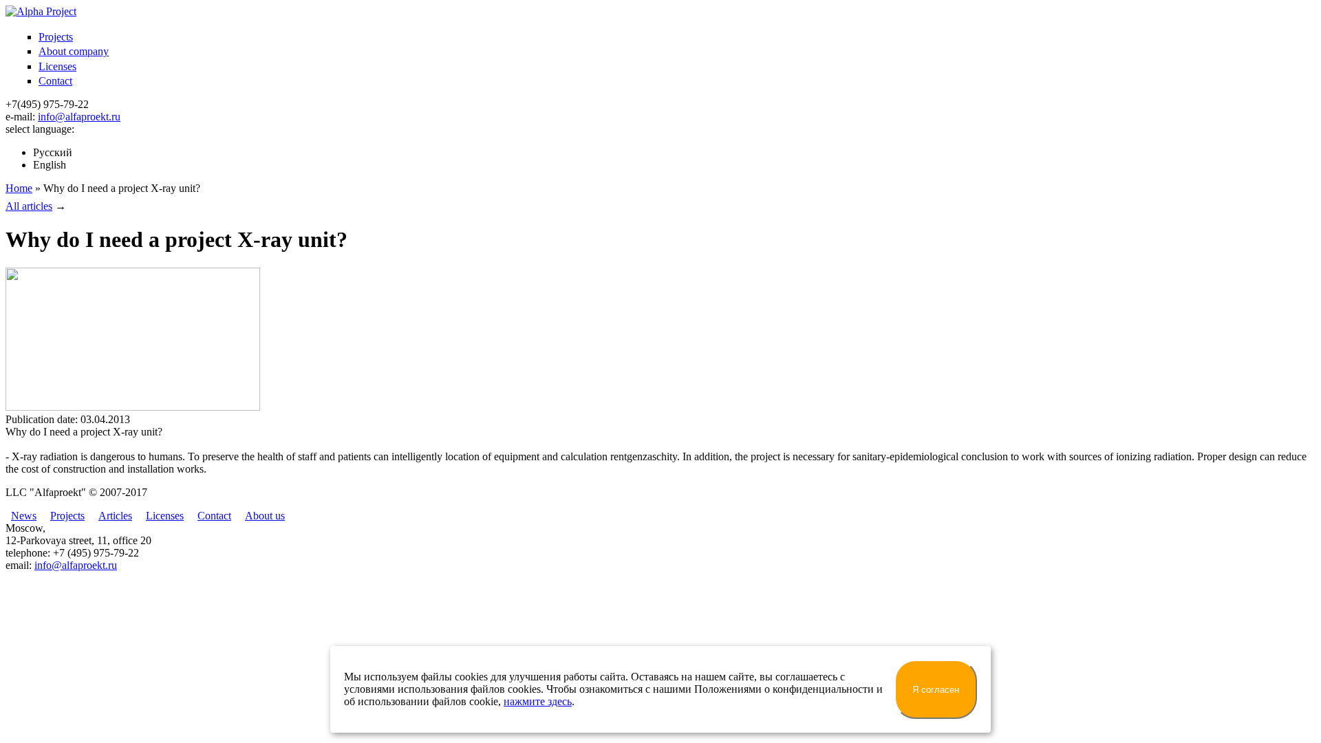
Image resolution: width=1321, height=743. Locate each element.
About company (74, 51)
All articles (29, 206)
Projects (56, 37)
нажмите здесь (538, 701)
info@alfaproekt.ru (79, 116)
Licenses (57, 66)
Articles (115, 515)
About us (265, 515)
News (23, 515)
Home (19, 188)
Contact (55, 81)
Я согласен (935, 690)
